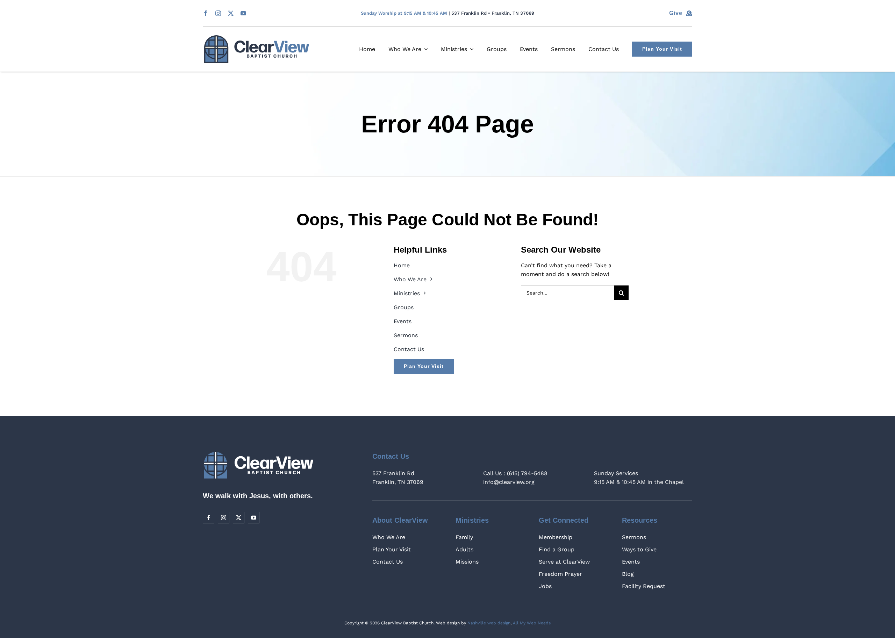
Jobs (545, 586)
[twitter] (231, 13)
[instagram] (218, 13)
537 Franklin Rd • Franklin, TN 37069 (492, 13)
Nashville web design (488, 623)
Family (464, 537)
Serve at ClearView (564, 561)
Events (631, 561)
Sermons (634, 537)
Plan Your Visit (391, 549)
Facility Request (643, 586)
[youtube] (243, 13)
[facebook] (205, 13)
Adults (464, 549)
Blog (628, 574)
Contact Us (387, 561)
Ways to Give (639, 549)
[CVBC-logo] (256, 38)
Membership (555, 537)
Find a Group (556, 549)
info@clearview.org (509, 482)
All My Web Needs (532, 623)
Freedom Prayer (560, 574)
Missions (467, 561)
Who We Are (388, 537)
